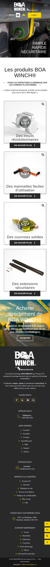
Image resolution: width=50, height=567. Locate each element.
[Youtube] (28, 400)
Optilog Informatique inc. (29, 564)
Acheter (25, 338)
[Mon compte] (23, 15)
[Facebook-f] (16, 400)
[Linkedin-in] (22, 400)
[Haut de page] (47, 542)
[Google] (33, 400)
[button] (18, 15)
